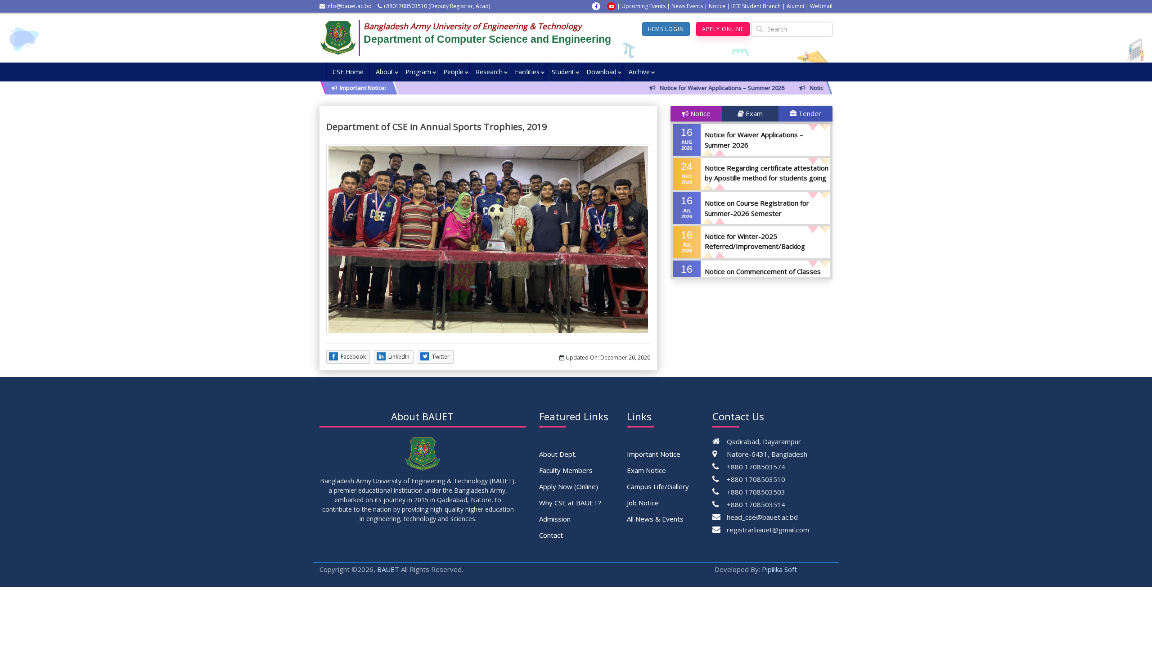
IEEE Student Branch (756, 6)
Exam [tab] (753, 113)
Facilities (527, 72)
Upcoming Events (643, 6)
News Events (687, 6)
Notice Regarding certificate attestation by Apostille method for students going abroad (766, 178)
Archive (639, 72)
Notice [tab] (699, 113)
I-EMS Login (666, 29)
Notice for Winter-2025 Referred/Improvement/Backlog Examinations (755, 246)
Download (601, 72)
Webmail (821, 6)
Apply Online (723, 29)
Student (563, 72)
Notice (717, 6)
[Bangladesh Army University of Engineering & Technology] (342, 38)
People (453, 72)
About (384, 72)
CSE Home (348, 72)
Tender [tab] (808, 113)
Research (489, 72)
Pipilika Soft (779, 569)
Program (418, 72)
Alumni (795, 6)
